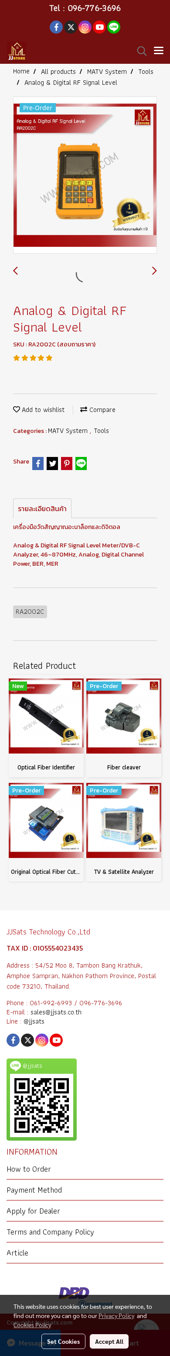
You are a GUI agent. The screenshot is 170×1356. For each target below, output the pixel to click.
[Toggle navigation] (158, 51)
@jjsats (34, 1021)
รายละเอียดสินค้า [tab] (42, 508)
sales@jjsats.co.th (56, 1012)
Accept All (109, 1341)
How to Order (29, 1168)
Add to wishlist (42, 409)
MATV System (69, 430)
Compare (101, 409)
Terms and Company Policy (50, 1231)
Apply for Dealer (33, 1210)
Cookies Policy (32, 1324)
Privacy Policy (116, 1315)
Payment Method (34, 1189)
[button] (139, 51)
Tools (101, 430)
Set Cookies (63, 1341)
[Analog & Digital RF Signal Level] (85, 175)
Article (17, 1252)
